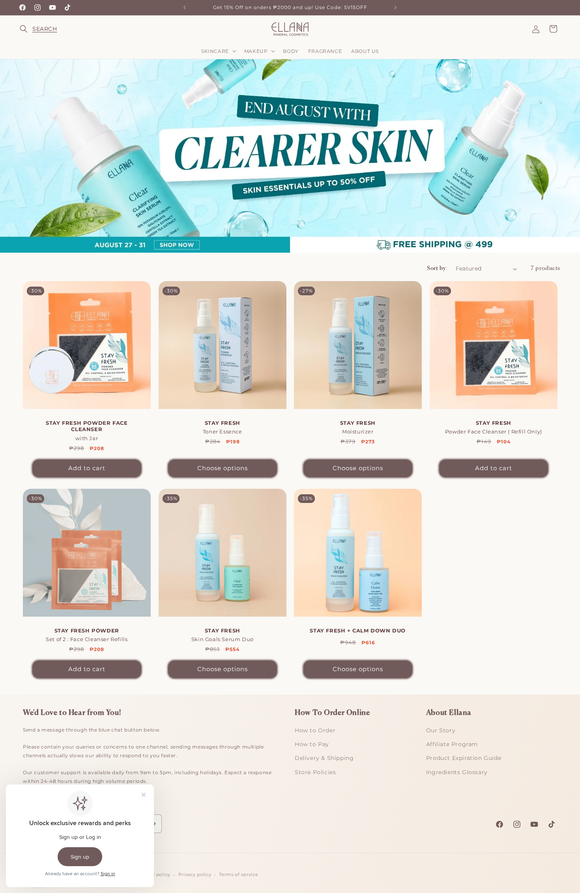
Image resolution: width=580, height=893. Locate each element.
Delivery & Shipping (324, 758)
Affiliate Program (452, 744)
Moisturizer (358, 427)
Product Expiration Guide (463, 758)
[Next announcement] (395, 7)
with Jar (86, 431)
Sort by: (437, 268)
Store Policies (315, 772)
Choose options (222, 468)
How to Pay (312, 744)
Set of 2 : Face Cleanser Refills (86, 634)
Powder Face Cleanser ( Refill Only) (493, 427)
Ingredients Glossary (457, 772)
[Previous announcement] (184, 7)
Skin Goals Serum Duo (222, 634)
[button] (28, 29)
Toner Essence (222, 427)
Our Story (440, 730)
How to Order (315, 730)
